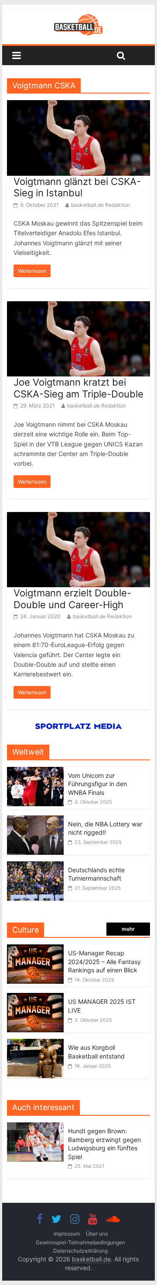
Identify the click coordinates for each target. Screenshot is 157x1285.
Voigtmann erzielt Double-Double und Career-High (72, 598)
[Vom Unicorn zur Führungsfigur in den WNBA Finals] (35, 771)
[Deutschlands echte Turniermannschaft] (35, 866)
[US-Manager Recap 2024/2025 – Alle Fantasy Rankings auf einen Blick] (35, 949)
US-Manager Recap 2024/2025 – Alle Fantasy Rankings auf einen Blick (104, 961)
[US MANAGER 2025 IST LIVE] (35, 997)
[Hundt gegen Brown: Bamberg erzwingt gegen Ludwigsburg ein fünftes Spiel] (37, 1127)
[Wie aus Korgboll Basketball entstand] (35, 1043)
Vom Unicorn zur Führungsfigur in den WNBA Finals (97, 784)
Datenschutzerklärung (80, 1250)
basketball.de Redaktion (100, 205)
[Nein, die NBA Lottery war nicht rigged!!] (35, 820)
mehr (128, 929)
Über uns (97, 1233)
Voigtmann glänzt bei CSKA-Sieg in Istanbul (77, 187)
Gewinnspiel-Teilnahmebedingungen (80, 1242)
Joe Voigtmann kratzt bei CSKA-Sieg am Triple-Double (78, 387)
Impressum (67, 1233)
